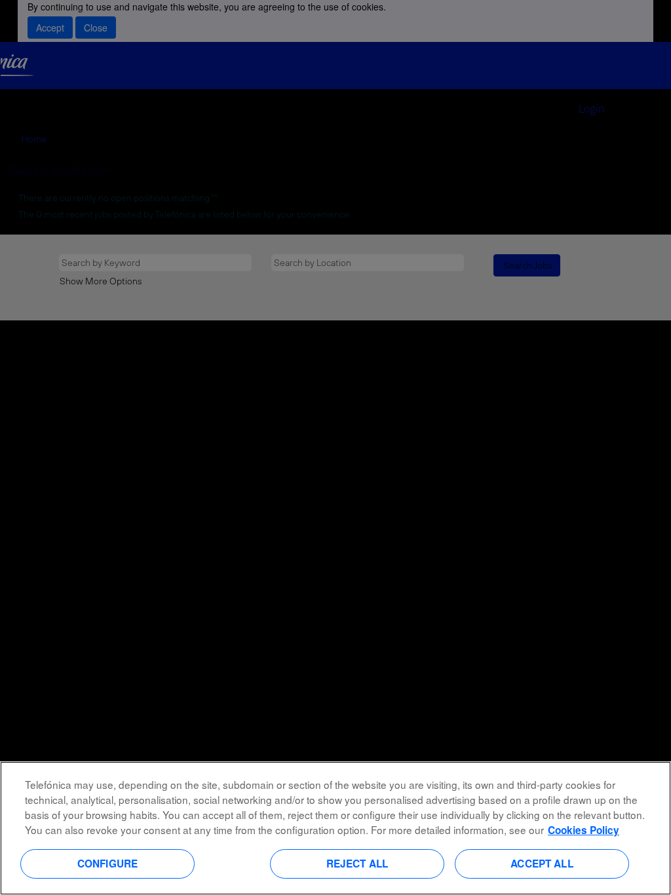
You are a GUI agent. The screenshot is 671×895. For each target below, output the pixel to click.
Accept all (541, 863)
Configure (107, 863)
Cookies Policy (583, 830)
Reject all (357, 863)
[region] (335, 828)
